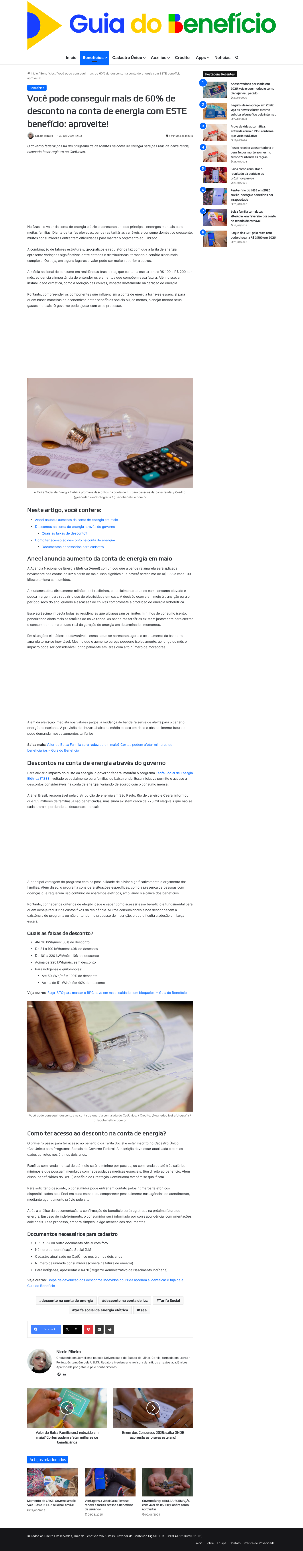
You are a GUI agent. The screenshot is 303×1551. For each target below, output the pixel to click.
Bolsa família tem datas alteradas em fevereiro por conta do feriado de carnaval (253, 216)
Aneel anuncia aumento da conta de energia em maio (76, 520)
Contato (235, 1543)
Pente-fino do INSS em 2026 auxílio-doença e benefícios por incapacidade (252, 194)
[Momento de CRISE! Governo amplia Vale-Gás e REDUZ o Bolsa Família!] (52, 1482)
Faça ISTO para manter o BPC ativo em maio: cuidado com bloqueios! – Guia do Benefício (117, 993)
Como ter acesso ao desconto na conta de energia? (75, 540)
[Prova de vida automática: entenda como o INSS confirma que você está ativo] (215, 132)
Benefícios (93, 57)
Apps (201, 57)
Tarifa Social (169, 1300)
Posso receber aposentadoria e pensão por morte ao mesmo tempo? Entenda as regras (252, 152)
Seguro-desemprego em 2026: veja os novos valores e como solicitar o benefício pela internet (253, 109)
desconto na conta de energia (67, 1300)
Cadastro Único (127, 57)
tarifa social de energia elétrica (101, 1310)
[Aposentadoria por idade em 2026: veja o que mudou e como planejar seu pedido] (215, 90)
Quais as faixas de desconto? (64, 533)
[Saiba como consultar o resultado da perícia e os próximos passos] (215, 175)
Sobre (210, 1543)
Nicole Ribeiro (44, 135)
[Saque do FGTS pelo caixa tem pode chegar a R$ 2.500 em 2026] (215, 239)
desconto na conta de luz (126, 1300)
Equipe (221, 1543)
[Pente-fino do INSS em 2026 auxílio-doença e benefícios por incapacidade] (215, 196)
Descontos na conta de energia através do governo (75, 527)
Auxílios (158, 57)
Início (71, 57)
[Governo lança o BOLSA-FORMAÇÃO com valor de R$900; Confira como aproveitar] (167, 1482)
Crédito (182, 57)
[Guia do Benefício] (151, 25)
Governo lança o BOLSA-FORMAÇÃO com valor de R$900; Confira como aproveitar (166, 1505)
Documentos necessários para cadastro (73, 547)
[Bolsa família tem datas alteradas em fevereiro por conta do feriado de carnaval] (215, 217)
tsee (143, 1310)
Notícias (222, 57)
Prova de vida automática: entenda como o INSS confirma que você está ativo (252, 131)
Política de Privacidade (259, 1543)
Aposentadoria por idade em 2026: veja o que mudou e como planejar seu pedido (252, 88)
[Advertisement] (110, 191)
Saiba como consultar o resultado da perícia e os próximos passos (247, 173)
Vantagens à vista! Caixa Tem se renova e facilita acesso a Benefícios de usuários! (109, 1505)
